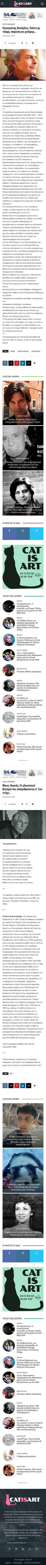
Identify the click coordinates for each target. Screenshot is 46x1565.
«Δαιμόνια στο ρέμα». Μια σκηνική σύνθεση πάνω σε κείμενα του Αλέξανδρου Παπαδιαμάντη (28, 686)
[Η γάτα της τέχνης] (23, 4)
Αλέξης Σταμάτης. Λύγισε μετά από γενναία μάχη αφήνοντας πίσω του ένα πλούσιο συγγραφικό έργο (23, 510)
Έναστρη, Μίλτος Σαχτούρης (29, 671)
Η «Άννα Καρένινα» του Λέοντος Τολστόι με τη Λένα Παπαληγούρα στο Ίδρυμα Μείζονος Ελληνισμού (28, 641)
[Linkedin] (22, 363)
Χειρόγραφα (22, 416)
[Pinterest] (16, 363)
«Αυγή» (12, 351)
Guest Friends (22, 650)
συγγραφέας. (36, 351)
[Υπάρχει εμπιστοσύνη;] (9, 733)
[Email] (28, 363)
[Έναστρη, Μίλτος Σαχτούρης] (9, 670)
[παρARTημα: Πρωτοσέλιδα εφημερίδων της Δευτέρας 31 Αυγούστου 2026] (9, 717)
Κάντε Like (9, 528)
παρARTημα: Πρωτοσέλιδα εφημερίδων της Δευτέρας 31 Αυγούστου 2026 (29, 718)
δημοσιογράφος (23, 351)
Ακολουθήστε (23, 528)
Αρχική (5, 20)
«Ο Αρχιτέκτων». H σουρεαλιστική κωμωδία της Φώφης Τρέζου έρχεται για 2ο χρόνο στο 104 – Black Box (30, 608)
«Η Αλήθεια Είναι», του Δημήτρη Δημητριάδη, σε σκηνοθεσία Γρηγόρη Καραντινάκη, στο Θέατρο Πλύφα (28, 625)
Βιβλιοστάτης (22, 668)
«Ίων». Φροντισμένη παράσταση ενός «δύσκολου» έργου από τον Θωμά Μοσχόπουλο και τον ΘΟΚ (29, 656)
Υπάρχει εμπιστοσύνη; (26, 734)
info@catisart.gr (33, 1542)
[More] (33, 43)
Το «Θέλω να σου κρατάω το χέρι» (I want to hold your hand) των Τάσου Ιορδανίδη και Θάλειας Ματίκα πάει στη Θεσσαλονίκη (30, 702)
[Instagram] (16, 1549)
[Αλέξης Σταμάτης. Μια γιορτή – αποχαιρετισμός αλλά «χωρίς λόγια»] (23, 403)
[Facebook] (5, 363)
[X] (11, 363)
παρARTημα (21, 713)
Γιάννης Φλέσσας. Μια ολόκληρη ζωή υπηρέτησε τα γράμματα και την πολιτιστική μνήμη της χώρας (23, 465)
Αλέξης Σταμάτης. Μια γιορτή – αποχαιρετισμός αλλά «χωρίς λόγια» (23, 420)
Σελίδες (12, 20)
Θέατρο (19, 601)
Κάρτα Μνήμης (21, 20)
